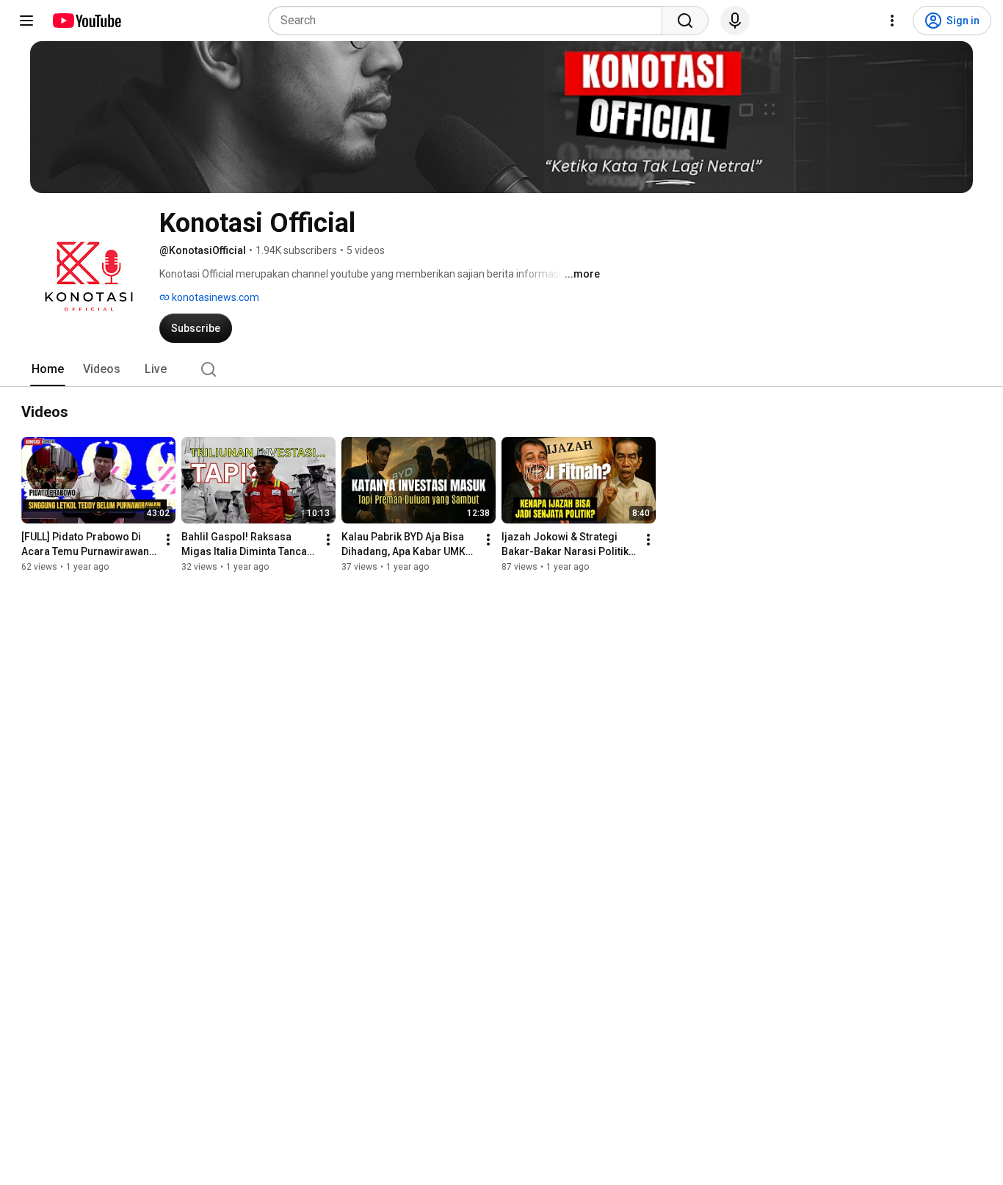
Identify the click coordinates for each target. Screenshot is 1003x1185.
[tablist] (501, 369)
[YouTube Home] (86, 20)
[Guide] (26, 20)
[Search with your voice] (735, 20)
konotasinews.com (214, 297)
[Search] (685, 20)
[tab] (47, 369)
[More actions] (168, 539)
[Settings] (892, 20)
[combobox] (469, 20)
